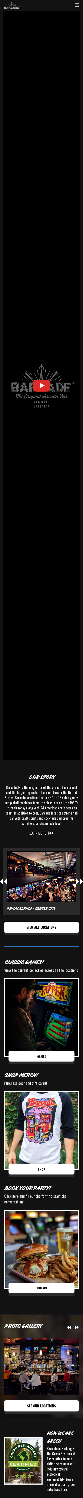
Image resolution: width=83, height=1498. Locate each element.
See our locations (41, 1405)
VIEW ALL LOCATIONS (41, 927)
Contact (41, 1288)
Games (41, 1056)
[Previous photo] (69, 1327)
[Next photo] (77, 1327)
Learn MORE (37, 833)
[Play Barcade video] (41, 385)
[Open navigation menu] (77, 5)
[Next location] (79, 881)
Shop (41, 1169)
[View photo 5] (41, 1366)
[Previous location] (3, 881)
